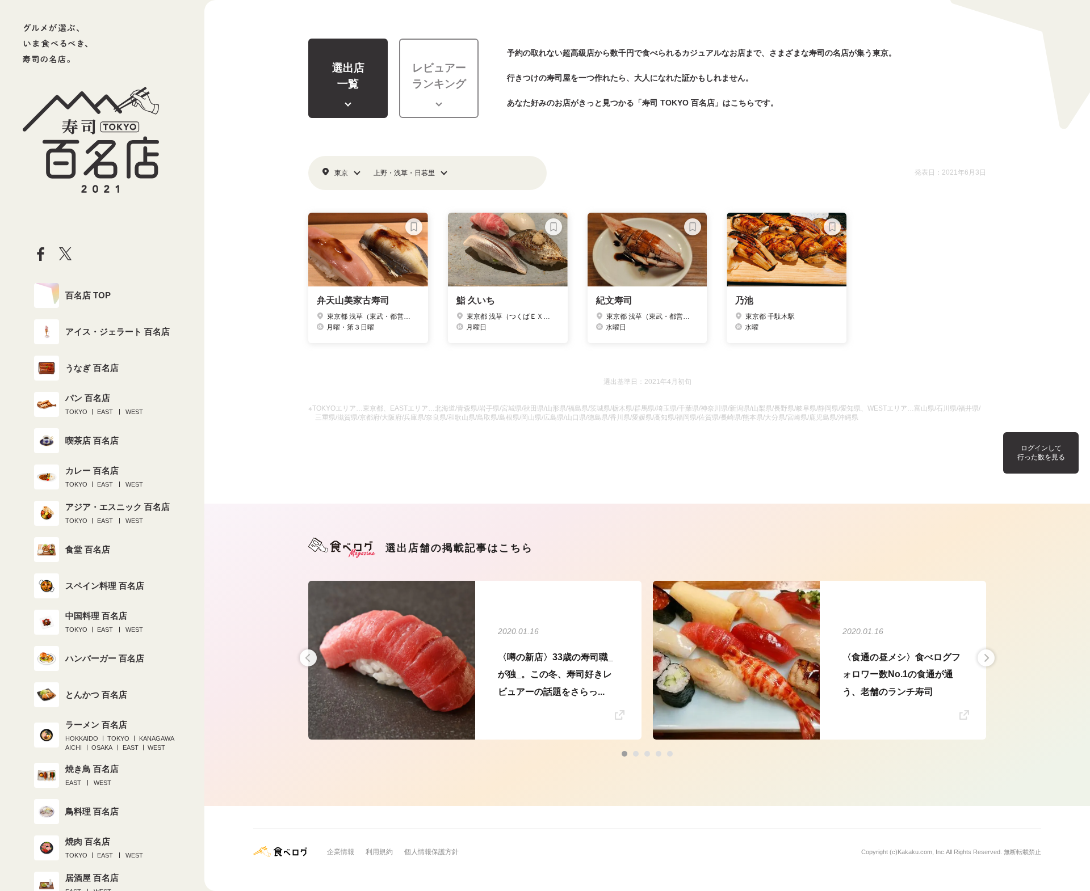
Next (986, 657)
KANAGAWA (156, 738)
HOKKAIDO (81, 738)
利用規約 (379, 852)
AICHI (73, 747)
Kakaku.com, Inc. (922, 851)
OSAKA (101, 747)
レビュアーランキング (439, 76)
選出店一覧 (348, 76)
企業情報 (340, 852)
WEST (134, 411)
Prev (308, 657)
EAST (105, 411)
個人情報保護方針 (431, 852)
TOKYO (76, 411)
